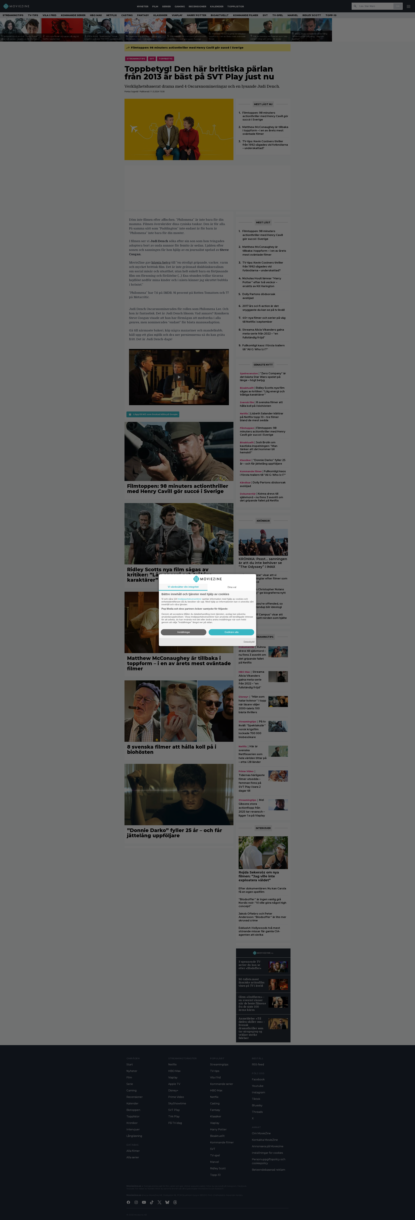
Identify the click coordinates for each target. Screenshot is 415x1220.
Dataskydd (249, 642)
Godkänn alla (231, 632)
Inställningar (183, 632)
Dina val (232, 587)
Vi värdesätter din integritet (183, 586)
